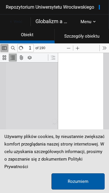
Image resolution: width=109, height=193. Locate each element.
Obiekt (27, 34)
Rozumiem (78, 181)
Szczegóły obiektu (81, 36)
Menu (86, 21)
